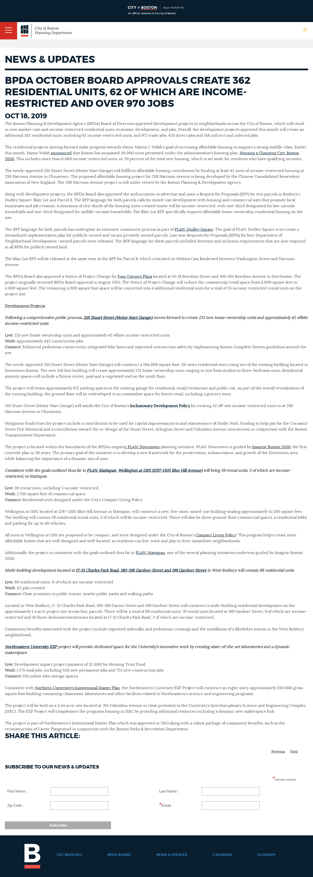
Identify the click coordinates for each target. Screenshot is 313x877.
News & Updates (171, 855)
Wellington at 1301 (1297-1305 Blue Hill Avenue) (160, 470)
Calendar (222, 855)
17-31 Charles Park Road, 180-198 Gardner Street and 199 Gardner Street (141, 570)
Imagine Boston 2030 (271, 447)
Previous (278, 751)
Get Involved (69, 855)
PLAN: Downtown (143, 447)
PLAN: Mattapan (101, 470)
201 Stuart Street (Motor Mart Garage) (118, 318)
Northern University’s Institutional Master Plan (77, 688)
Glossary (266, 855)
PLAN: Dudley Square (194, 229)
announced (61, 153)
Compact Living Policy (216, 535)
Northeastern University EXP (31, 647)
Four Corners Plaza (135, 276)
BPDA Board (119, 855)
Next (294, 751)
